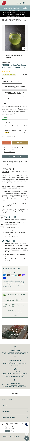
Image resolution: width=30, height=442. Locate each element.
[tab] (5, 171)
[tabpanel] (15, 218)
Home (3, 19)
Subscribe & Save (7, 122)
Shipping (14, 113)
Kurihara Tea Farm (6, 62)
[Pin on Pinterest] (13, 168)
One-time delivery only (11, 126)
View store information (9, 152)
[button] (24, 2)
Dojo (20, 386)
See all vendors (14, 365)
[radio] (3, 126)
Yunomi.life (7, 436)
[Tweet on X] (7, 168)
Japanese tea (14, 384)
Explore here (15, 334)
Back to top (15, 393)
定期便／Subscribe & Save (13, 131)
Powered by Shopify (14, 436)
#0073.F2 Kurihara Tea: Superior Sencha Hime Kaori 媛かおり (15, 21)
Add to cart (20, 142)
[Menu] (27, 2)
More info (15, 315)
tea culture (21, 384)
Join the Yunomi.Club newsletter (14, 7)
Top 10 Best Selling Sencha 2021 (13, 19)
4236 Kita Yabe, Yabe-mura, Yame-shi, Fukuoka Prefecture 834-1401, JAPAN (16, 250)
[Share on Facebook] (10, 168)
